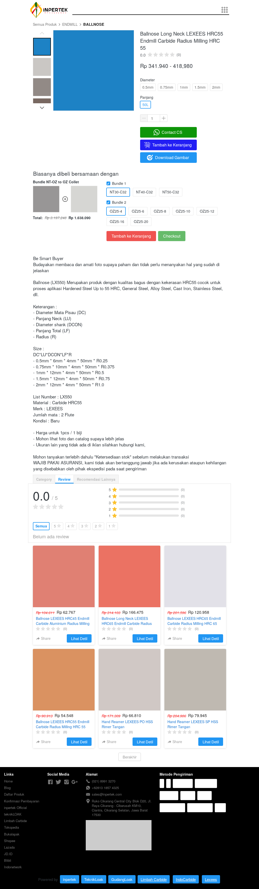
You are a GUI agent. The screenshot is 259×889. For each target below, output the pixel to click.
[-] (50, 782)
